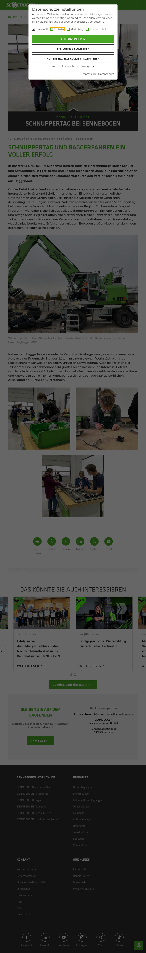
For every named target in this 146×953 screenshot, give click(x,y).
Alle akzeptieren (73, 39)
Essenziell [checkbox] (42, 29)
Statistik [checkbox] (59, 29)
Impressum (89, 74)
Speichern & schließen (73, 48)
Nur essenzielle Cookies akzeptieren (73, 58)
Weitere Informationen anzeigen (72, 66)
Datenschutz (106, 74)
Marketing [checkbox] (77, 29)
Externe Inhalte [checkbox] (99, 29)
